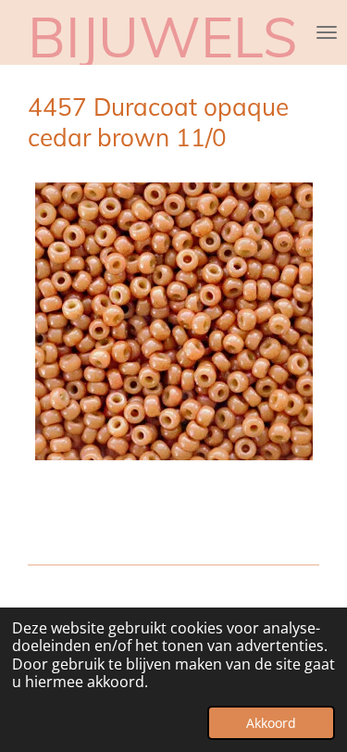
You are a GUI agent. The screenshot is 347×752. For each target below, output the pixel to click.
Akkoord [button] (271, 723)
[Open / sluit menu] (326, 32)
